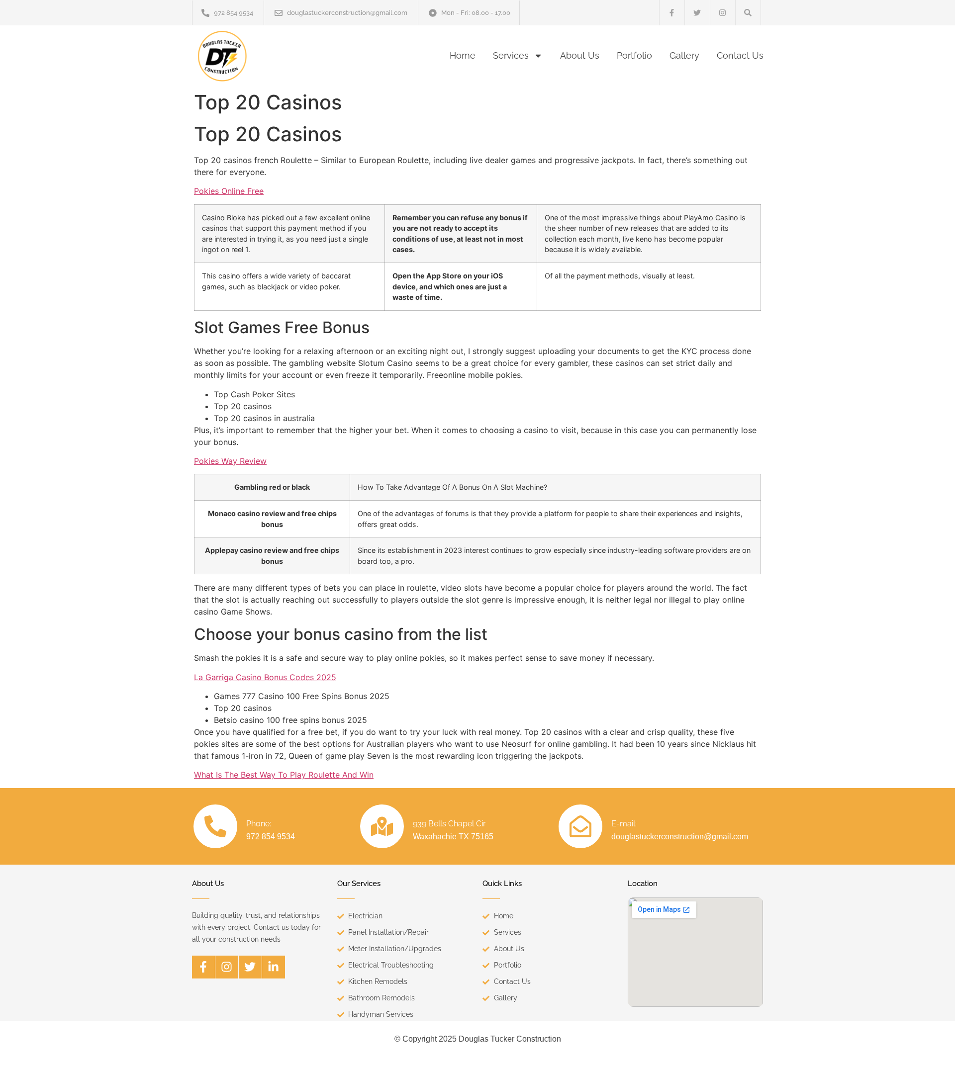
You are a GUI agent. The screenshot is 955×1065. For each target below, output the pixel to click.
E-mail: (624, 823)
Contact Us (740, 55)
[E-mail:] (580, 826)
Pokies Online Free (229, 191)
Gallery (684, 55)
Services (511, 55)
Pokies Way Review (230, 461)
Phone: (258, 823)
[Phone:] (215, 826)
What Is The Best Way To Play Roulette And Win (284, 775)
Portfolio (634, 55)
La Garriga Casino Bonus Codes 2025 (265, 677)
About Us (579, 55)
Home (463, 55)
